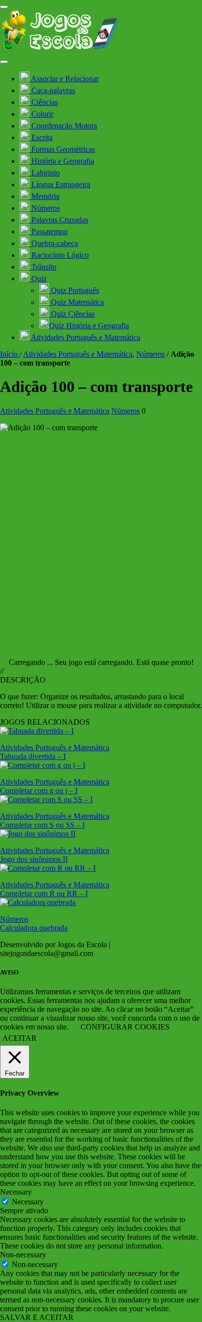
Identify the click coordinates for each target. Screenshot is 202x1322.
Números (150, 354)
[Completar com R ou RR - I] (48, 868)
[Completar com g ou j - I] (42, 765)
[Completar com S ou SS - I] (46, 799)
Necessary (28, 1202)
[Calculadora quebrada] (38, 902)
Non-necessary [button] (23, 1254)
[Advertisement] (101, 541)
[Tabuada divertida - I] (37, 731)
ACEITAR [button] (19, 1038)
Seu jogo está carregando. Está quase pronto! (124, 662)
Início (10, 354)
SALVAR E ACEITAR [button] (37, 1317)
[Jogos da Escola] (60, 50)
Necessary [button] (16, 1192)
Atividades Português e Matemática (77, 354)
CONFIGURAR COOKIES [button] (125, 1027)
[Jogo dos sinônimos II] (38, 834)
